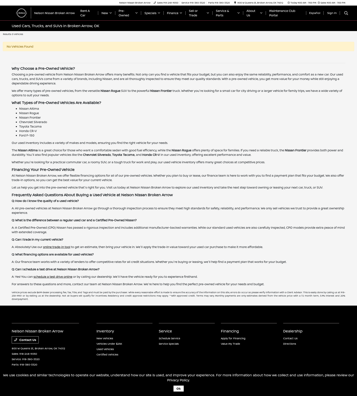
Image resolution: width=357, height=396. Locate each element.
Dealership (293, 331)
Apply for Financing (233, 338)
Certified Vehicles (107, 354)
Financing (230, 331)
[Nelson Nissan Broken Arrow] (44, 13)
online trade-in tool (56, 247)
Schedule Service (169, 338)
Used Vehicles (105, 349)
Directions (289, 343)
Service (165, 331)
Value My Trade (230, 343)
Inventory (105, 331)
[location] (235, 2)
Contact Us (27, 340)
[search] (346, 13)
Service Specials (169, 343)
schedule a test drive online (52, 277)
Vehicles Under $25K (109, 343)
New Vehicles (105, 338)
